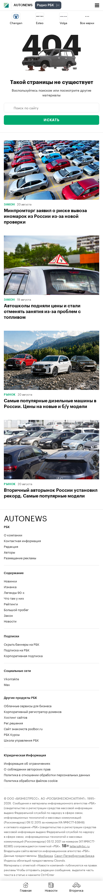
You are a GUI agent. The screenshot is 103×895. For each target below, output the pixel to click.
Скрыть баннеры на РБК (21, 644)
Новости (10, 620)
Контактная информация (22, 540)
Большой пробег (16, 609)
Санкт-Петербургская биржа (74, 855)
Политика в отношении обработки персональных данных (47, 774)
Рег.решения (13, 722)
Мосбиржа (45, 855)
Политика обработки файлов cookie (31, 780)
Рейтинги (11, 603)
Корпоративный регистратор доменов (33, 711)
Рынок (10, 394)
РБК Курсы (12, 734)
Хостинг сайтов (15, 717)
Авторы (9, 552)
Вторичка (76, 890)
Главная (26, 890)
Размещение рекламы (20, 557)
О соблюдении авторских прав (27, 768)
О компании (13, 534)
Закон (9, 204)
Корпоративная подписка (23, 655)
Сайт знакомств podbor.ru (23, 728)
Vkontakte (11, 678)
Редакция (11, 546)
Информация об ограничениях (27, 763)
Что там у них (14, 598)
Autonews (23, 5)
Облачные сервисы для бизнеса (28, 705)
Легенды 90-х (14, 592)
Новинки (10, 580)
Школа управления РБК (21, 740)
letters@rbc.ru (80, 845)
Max (7, 684)
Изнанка (10, 586)
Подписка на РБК (16, 649)
